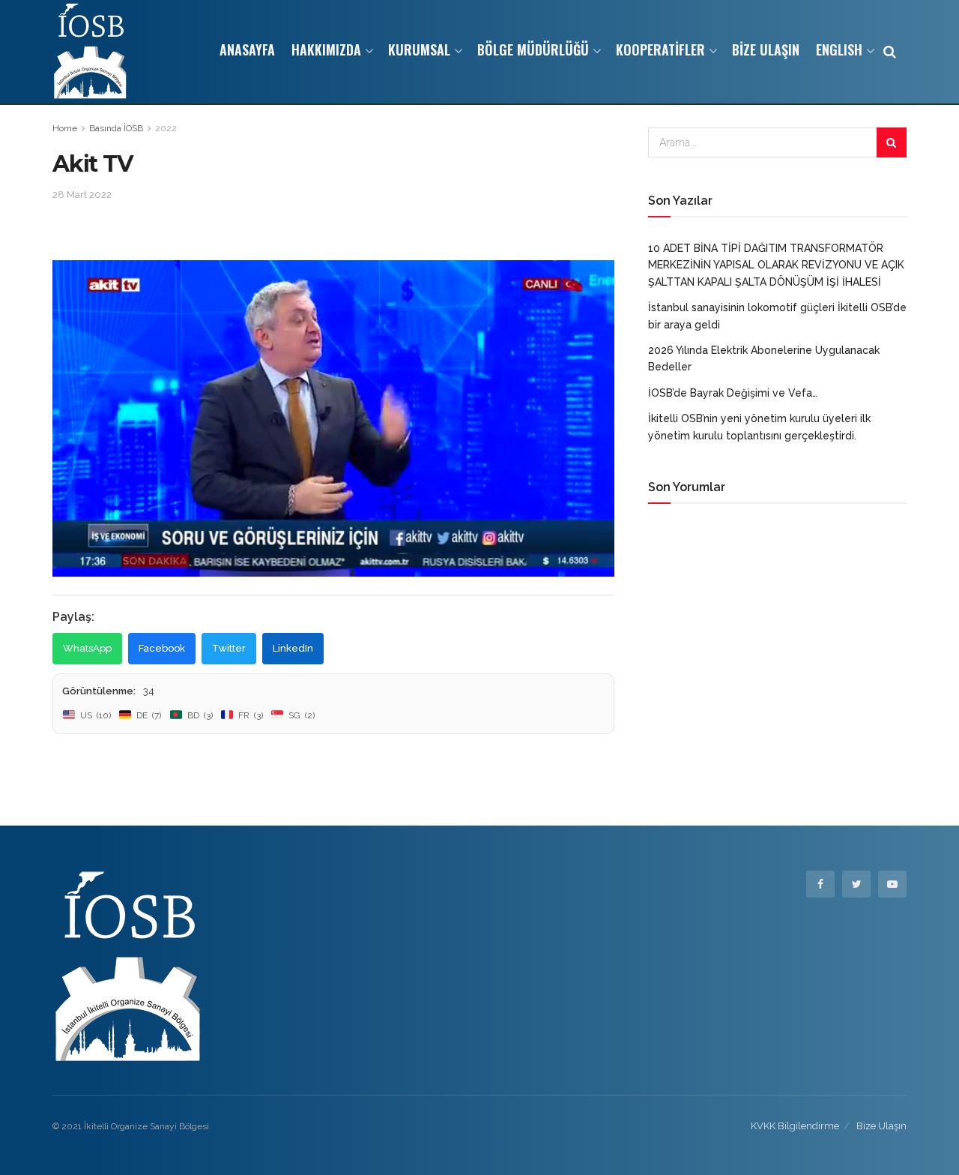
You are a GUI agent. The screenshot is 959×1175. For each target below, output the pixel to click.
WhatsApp (87, 648)
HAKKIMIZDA (326, 49)
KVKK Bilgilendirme (795, 1126)
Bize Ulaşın (881, 1126)
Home (64, 128)
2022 (166, 128)
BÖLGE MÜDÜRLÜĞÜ (533, 49)
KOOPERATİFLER (660, 49)
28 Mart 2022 (82, 194)
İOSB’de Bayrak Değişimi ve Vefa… (732, 393)
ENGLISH (839, 49)
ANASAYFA (247, 49)
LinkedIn (293, 648)
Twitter (229, 648)
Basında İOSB (116, 128)
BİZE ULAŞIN (765, 49)
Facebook (162, 648)
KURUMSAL (419, 49)
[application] (333, 418)
